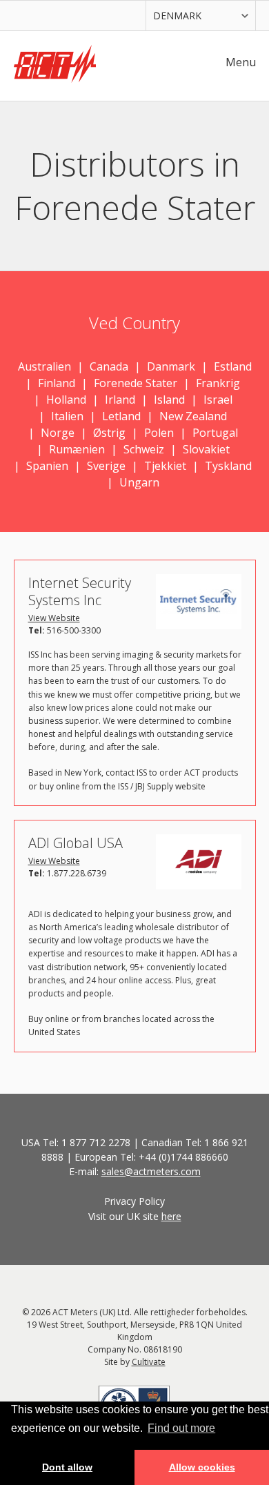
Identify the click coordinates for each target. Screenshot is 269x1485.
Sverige (106, 465)
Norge (57, 432)
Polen (159, 432)
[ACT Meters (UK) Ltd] (55, 66)
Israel (217, 399)
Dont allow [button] (67, 1467)
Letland (121, 416)
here (171, 1216)
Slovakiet (206, 449)
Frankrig (218, 383)
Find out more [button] (181, 1428)
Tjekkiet (165, 465)
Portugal (215, 432)
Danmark (171, 366)
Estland (233, 366)
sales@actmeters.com (151, 1171)
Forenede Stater (135, 383)
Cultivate (149, 1362)
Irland (120, 399)
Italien (67, 416)
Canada (109, 366)
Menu (241, 62)
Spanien (47, 465)
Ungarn (139, 482)
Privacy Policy (134, 1201)
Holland (66, 399)
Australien (44, 366)
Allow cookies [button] (202, 1467)
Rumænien (77, 449)
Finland (56, 383)
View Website (54, 618)
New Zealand (193, 416)
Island (169, 399)
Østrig (109, 432)
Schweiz (143, 449)
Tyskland (228, 465)
